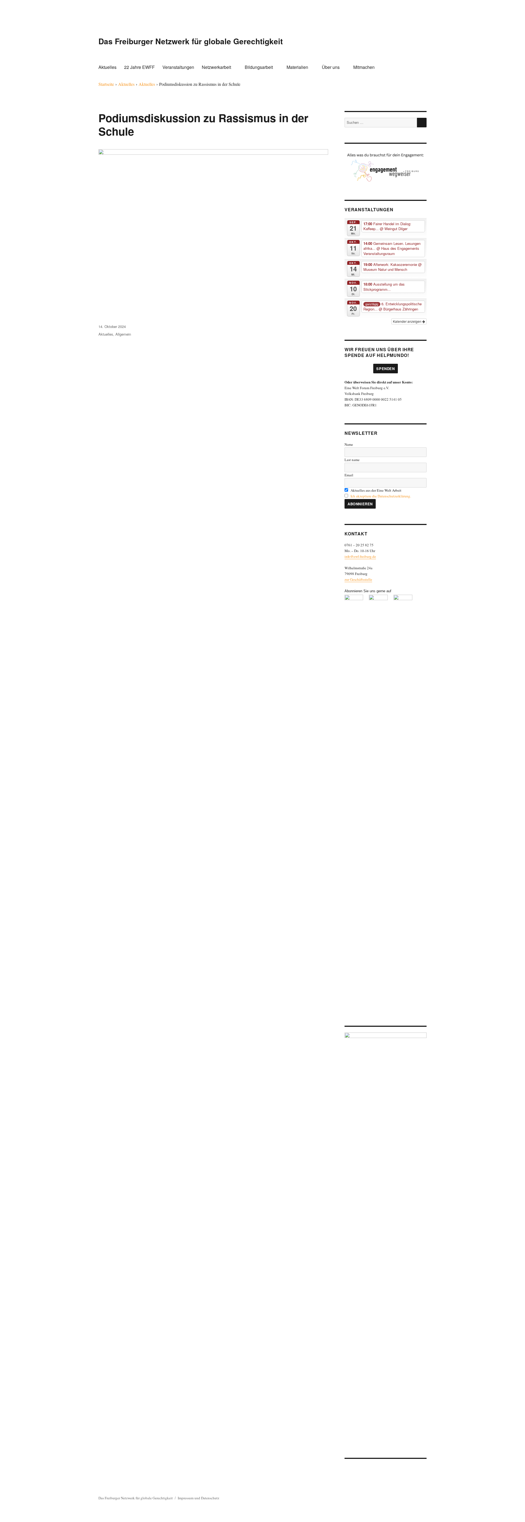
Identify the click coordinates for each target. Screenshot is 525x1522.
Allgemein (123, 334)
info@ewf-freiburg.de (360, 556)
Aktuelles (107, 67)
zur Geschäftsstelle (358, 579)
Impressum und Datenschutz (198, 1497)
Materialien (297, 67)
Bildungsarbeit (259, 67)
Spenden (385, 368)
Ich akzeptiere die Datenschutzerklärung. (381, 496)
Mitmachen (364, 67)
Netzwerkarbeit (216, 67)
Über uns (331, 67)
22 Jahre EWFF (139, 67)
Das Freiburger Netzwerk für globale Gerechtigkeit (190, 41)
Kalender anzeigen (407, 321)
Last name (352, 459)
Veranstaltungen (178, 67)
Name (349, 444)
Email (349, 475)
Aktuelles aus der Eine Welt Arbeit (375, 490)
